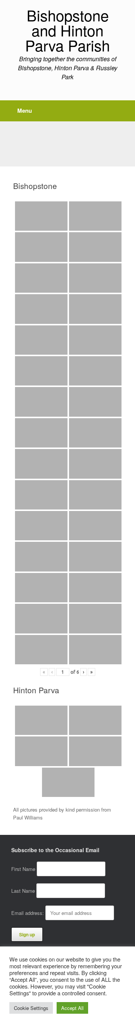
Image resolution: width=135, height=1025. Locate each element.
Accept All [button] (72, 1007)
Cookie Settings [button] (31, 1007)
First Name (23, 868)
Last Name (23, 890)
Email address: (28, 912)
